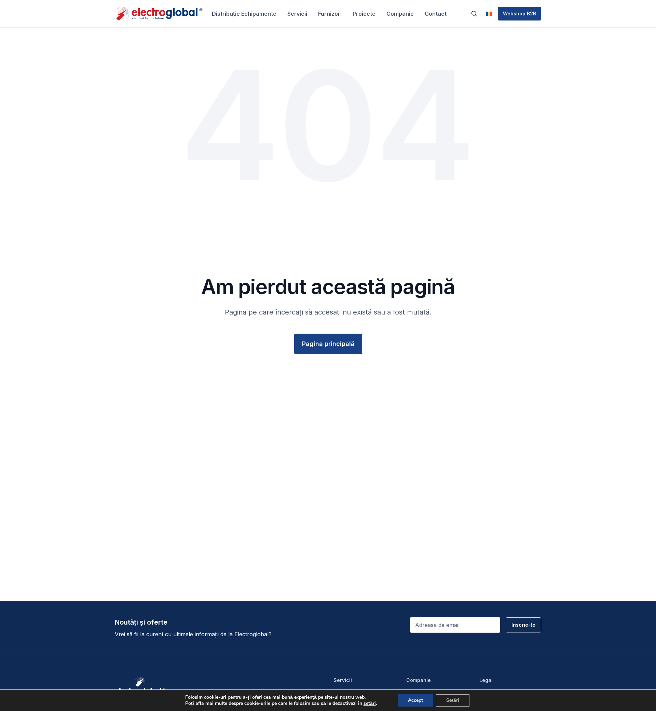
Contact (436, 13)
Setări (452, 700)
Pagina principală (328, 343)
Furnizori (330, 13)
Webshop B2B (519, 13)
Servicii (297, 13)
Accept (415, 700)
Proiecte (364, 13)
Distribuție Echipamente (244, 13)
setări (370, 703)
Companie (400, 13)
